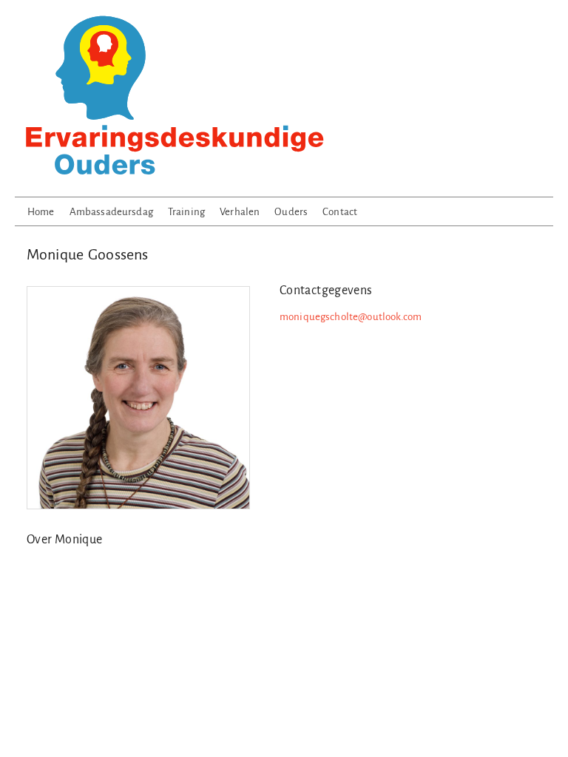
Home (41, 211)
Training (186, 211)
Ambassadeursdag (111, 211)
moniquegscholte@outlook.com (351, 316)
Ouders (291, 211)
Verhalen (240, 211)
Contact (339, 211)
